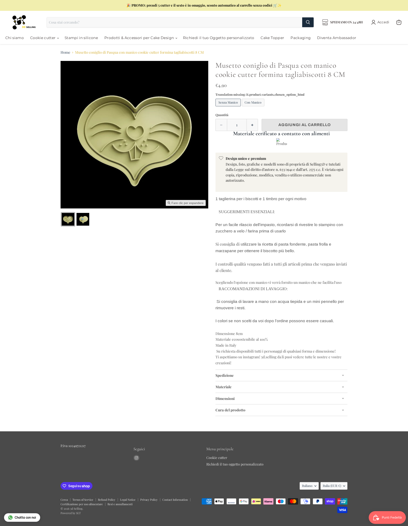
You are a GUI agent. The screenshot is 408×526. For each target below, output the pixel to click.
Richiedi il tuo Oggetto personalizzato (218, 38)
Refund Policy (106, 499)
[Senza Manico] (228, 107)
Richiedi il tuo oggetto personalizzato (235, 464)
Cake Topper (272, 38)
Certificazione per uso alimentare (82, 504)
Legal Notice (128, 499)
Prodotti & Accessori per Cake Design (139, 38)
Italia (332, 486)
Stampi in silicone (81, 38)
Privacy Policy (149, 499)
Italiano (307, 486)
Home (65, 52)
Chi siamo (14, 38)
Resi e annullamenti (120, 504)
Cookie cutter (43, 38)
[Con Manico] (254, 107)
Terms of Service (82, 499)
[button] (381, 22)
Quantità (221, 115)
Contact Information (175, 499)
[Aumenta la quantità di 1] (252, 125)
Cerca (64, 499)
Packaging (300, 38)
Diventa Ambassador (336, 38)
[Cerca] (308, 22)
